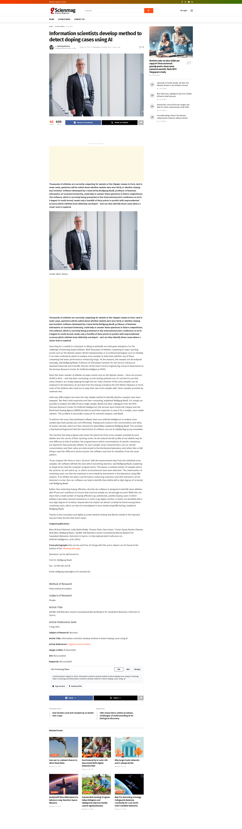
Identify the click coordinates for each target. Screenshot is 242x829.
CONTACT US (79, 19)
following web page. (72, 548)
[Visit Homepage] (63, 10)
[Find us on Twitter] (185, 2)
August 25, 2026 (121, 766)
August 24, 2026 (88, 809)
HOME (51, 19)
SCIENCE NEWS (64, 19)
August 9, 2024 (85, 47)
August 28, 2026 (88, 769)
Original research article (79, 644)
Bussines (70, 26)
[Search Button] (148, 10)
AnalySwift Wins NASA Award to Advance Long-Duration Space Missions (63, 800)
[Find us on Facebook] (182, 2)
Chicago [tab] (137, 669)
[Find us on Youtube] (189, 2)
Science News (60, 26)
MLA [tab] (128, 669)
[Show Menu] (192, 10)
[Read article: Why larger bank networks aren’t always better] (129, 747)
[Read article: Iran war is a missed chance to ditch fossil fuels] (63, 747)
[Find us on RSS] (192, 2)
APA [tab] (118, 669)
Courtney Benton (63, 46)
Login (184, 10)
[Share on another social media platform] (141, 122)
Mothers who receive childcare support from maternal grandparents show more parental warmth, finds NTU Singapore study (164, 66)
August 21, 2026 (121, 809)
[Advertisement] (96, 135)
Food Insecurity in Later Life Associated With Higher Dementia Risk (95, 763)
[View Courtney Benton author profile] (51, 47)
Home (51, 26)
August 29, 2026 (55, 766)
